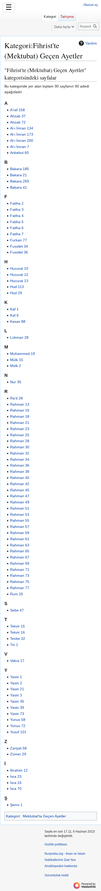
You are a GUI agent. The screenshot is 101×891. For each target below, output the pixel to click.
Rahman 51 (19, 508)
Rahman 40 (19, 478)
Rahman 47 (19, 496)
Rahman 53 (19, 514)
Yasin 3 (16, 695)
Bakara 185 (19, 169)
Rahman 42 (19, 484)
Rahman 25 (19, 435)
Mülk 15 (16, 360)
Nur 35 (15, 382)
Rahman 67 (19, 557)
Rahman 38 (19, 471)
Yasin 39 (17, 707)
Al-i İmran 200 (21, 140)
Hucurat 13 (19, 281)
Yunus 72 (17, 726)
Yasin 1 (16, 677)
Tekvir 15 (17, 626)
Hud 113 (17, 287)
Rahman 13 (19, 404)
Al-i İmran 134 (21, 128)
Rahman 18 (19, 416)
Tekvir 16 (17, 632)
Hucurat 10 (19, 268)
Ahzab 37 (18, 116)
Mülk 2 (15, 366)
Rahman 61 (19, 539)
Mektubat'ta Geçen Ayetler (44, 816)
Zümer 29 (18, 754)
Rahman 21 (19, 423)
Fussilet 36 (19, 252)
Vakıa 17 (17, 661)
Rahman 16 (19, 410)
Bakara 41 (18, 187)
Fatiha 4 (17, 216)
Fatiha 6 (17, 228)
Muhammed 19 (22, 354)
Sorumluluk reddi (57, 875)
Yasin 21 (17, 689)
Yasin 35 (17, 701)
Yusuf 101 (18, 732)
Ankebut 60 (19, 153)
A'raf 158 (17, 110)
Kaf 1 (14, 309)
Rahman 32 (19, 453)
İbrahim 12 (19, 770)
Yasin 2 (16, 683)
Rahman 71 (19, 569)
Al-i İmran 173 (21, 134)
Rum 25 (16, 594)
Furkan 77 (18, 240)
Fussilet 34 (19, 246)
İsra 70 (15, 789)
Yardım (91, 43)
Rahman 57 (19, 527)
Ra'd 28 (16, 398)
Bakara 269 (19, 181)
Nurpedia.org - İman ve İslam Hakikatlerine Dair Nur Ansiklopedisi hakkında (65, 860)
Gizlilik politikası (56, 844)
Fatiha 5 (17, 222)
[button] (64, 26)
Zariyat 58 (18, 748)
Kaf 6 (14, 315)
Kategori (13, 816)
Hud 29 (16, 293)
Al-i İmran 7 (19, 147)
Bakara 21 (18, 175)
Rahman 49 (19, 502)
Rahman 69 (19, 563)
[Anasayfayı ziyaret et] (20, 20)
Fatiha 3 (17, 209)
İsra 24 (15, 783)
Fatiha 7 (17, 234)
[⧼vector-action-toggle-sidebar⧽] (20, 22)
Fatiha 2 (17, 203)
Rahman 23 (19, 429)
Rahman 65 (19, 551)
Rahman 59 (19, 533)
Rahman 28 (19, 441)
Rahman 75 (19, 582)
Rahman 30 (19, 447)
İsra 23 (15, 776)
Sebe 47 (17, 610)
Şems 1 (16, 805)
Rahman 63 (19, 545)
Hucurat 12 (19, 275)
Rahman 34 (19, 459)
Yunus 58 (17, 720)
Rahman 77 (19, 588)
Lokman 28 (19, 337)
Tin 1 (14, 645)
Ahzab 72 (18, 122)
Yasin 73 (17, 714)
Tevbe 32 (17, 638)
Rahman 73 (19, 575)
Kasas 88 (17, 321)
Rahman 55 (19, 520)
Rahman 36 (19, 465)
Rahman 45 (19, 490)
